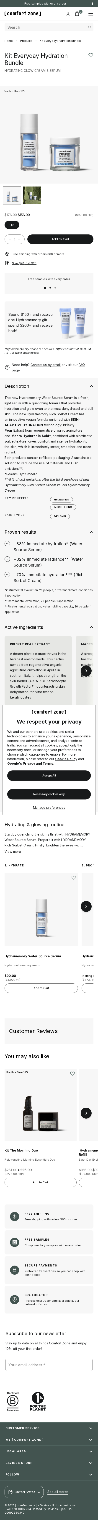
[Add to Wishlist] (90, 55)
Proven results (20, 532)
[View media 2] (32, 195)
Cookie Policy (66, 759)
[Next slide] (89, 134)
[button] (24, 78)
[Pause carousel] (45, 288)
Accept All (49, 775)
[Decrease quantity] (10, 239)
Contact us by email (46, 365)
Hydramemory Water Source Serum (33, 956)
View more (13, 851)
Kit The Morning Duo (21, 1150)
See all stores (57, 1492)
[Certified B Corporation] (13, 1401)
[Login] (68, 13)
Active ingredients (24, 627)
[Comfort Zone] (23, 13)
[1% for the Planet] (38, 1401)
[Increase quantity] (19, 239)
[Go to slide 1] (50, 288)
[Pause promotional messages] (91, 3)
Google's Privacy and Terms (30, 763)
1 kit (12, 224)
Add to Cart (60, 239)
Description (17, 386)
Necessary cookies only (49, 794)
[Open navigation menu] (90, 13)
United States (25, 1492)
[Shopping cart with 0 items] (77, 13)
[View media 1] (12, 195)
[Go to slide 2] (55, 288)
